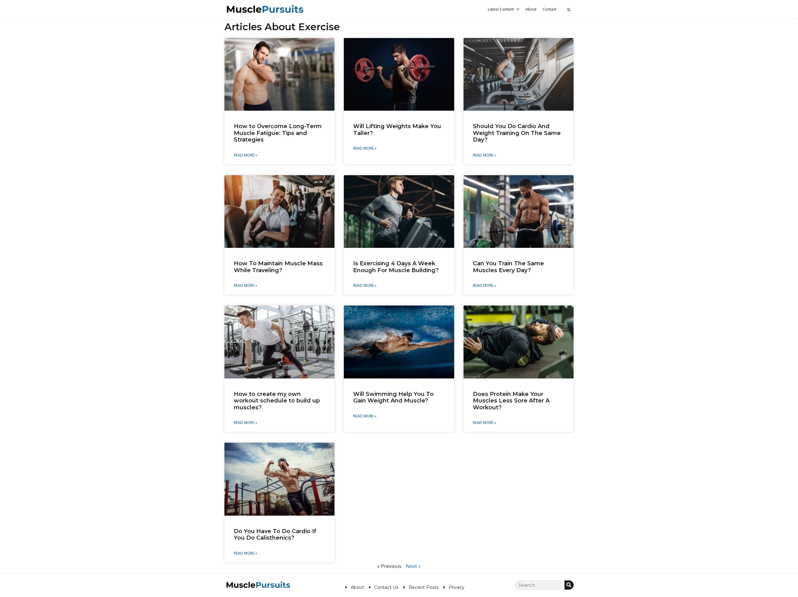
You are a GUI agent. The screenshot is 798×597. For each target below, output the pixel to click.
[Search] (569, 585)
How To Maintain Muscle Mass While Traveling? (278, 267)
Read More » (245, 155)
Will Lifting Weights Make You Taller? (397, 130)
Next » (413, 566)
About (531, 9)
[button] (569, 10)
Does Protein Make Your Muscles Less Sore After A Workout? (511, 401)
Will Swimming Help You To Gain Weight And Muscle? (393, 397)
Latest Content (501, 9)
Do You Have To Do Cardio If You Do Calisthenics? (275, 535)
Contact (549, 9)
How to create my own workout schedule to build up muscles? (277, 401)
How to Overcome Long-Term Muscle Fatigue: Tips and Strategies (278, 133)
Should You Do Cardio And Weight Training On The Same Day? (517, 133)
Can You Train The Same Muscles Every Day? (508, 267)
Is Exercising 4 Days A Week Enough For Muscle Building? (396, 267)
